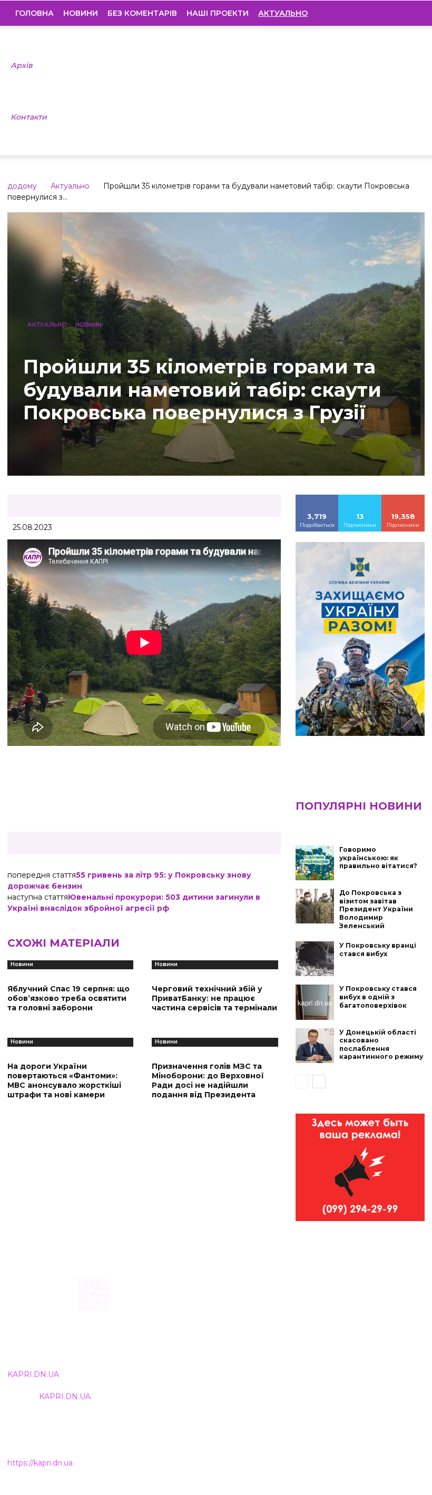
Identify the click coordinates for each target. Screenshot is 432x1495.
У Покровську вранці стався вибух (377, 949)
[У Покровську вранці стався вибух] (315, 958)
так (317, 498)
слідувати (360, 498)
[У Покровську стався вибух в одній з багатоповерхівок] (315, 1002)
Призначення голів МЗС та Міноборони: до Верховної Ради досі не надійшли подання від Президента (208, 1080)
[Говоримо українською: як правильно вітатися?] (315, 862)
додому (22, 186)
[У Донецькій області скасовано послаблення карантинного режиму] (315, 1045)
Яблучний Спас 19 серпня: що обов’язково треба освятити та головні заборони (68, 998)
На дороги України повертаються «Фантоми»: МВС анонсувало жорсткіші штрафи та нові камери (64, 1080)
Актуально (70, 186)
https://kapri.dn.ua (40, 1463)
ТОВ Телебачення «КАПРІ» (195, 1329)
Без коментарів (142, 13)
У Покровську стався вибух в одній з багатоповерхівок (378, 997)
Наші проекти (217, 13)
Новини (80, 13)
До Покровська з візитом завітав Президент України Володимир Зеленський (376, 909)
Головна (34, 13)
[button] (408, 13)
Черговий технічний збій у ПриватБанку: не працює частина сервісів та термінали (214, 998)
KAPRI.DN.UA (33, 1374)
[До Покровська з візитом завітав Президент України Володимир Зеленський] (315, 906)
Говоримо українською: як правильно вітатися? (378, 857)
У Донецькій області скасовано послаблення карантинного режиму (381, 1044)
